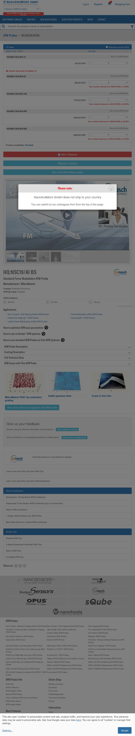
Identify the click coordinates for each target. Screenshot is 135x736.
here (78, 720)
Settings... (7, 730)
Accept (124, 730)
